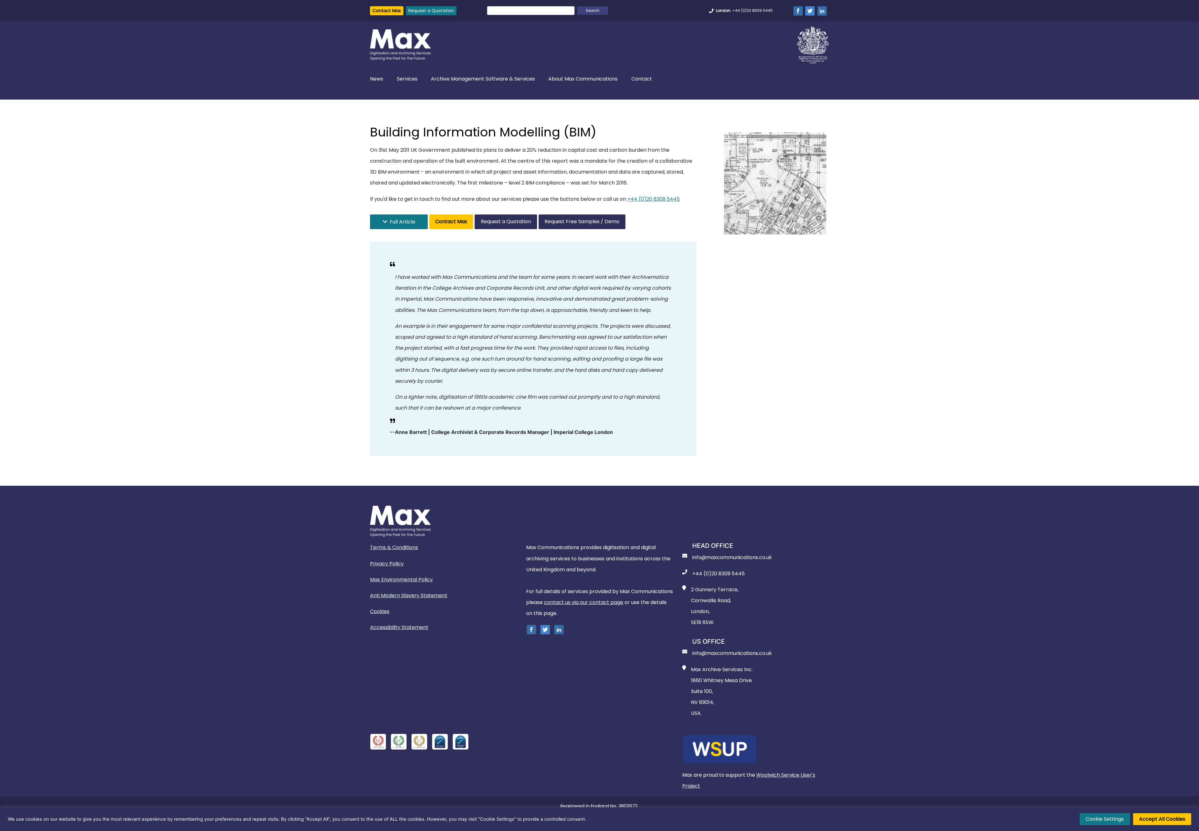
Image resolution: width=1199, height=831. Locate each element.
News (376, 79)
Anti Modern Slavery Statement (408, 595)
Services (407, 79)
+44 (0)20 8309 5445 (653, 199)
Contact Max (387, 10)
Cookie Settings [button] (1105, 819)
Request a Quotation (431, 10)
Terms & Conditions (394, 547)
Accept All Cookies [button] (1162, 819)
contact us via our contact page (583, 602)
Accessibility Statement (399, 627)
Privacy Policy (387, 563)
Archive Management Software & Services (483, 79)
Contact (641, 79)
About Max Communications (583, 79)
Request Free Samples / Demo (582, 221)
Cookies (379, 611)
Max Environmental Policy (401, 579)
